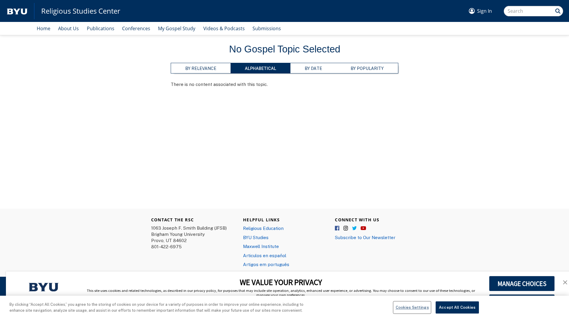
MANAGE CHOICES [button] (522, 283)
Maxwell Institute (261, 246)
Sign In (484, 11)
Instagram (346, 228)
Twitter (354, 228)
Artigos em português (266, 264)
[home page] (17, 11)
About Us (68, 28)
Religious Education (263, 228)
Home (43, 28)
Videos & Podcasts (224, 28)
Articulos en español (264, 255)
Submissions (266, 28)
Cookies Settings (412, 307)
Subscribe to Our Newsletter (365, 237)
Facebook (337, 228)
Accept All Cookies (457, 307)
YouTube (363, 228)
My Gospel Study (176, 28)
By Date (313, 68)
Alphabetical (260, 68)
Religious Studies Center (80, 11)
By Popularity (367, 68)
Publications (100, 28)
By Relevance (200, 68)
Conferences (136, 28)
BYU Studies (255, 237)
